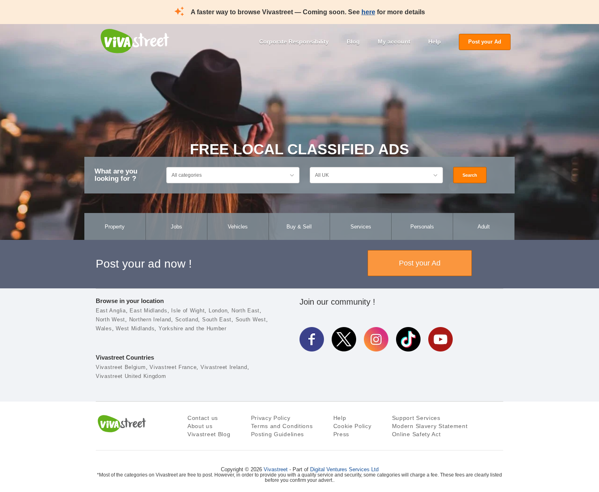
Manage (374, 455)
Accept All (374, 410)
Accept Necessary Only (374, 432)
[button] (31, 436)
